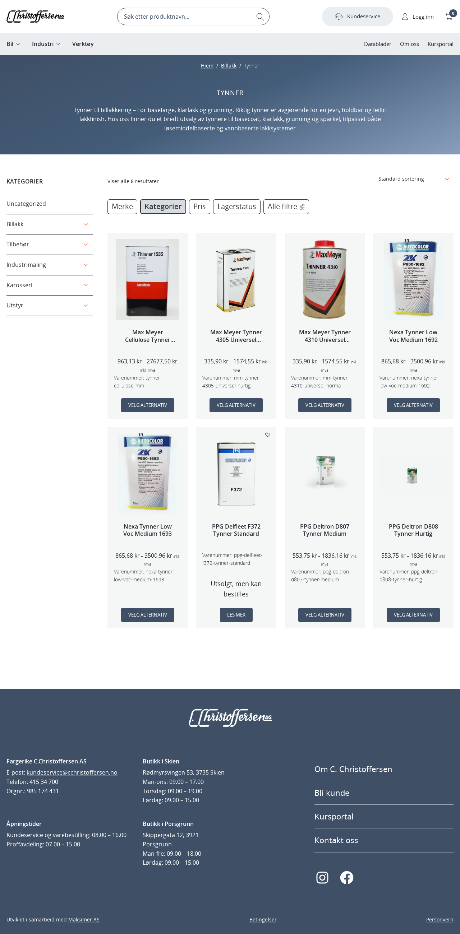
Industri (43, 44)
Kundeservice (363, 16)
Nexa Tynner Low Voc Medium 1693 (147, 530)
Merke (122, 206)
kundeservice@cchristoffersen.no (72, 772)
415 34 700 (43, 782)
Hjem (207, 65)
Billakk (228, 65)
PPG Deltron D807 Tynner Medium (324, 530)
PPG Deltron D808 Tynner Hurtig (413, 530)
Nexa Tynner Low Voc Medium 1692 (413, 336)
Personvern (440, 919)
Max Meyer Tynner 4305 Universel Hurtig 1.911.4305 (236, 336)
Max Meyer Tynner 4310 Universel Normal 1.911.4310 (325, 336)
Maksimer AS (84, 919)
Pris (199, 206)
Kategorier (163, 206)
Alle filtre (282, 206)
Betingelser (263, 919)
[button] (268, 434)
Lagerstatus (236, 206)
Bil (9, 44)
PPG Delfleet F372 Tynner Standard (236, 530)
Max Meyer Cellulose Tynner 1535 (147, 336)
